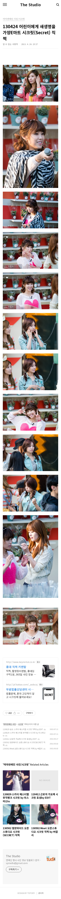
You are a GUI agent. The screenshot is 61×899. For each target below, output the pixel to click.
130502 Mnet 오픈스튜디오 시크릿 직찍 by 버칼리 (23, 748)
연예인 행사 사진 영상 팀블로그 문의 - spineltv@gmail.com (23, 862)
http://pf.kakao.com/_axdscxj (22, 684)
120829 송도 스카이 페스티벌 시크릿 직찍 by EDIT (23, 729)
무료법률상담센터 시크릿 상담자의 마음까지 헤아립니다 (21, 689)
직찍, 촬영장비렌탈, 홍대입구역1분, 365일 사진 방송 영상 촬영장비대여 (21, 672)
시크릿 (20, 724)
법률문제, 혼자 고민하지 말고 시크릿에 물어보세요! (20, 695)
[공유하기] (15, 713)
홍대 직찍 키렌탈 (16, 667)
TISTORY (31, 893)
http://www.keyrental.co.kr (20, 662)
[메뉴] (5, 5)
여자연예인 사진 (9, 724)
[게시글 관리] (18, 713)
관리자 (40, 893)
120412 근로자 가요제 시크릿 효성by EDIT (20, 739)
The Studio (30, 4)
